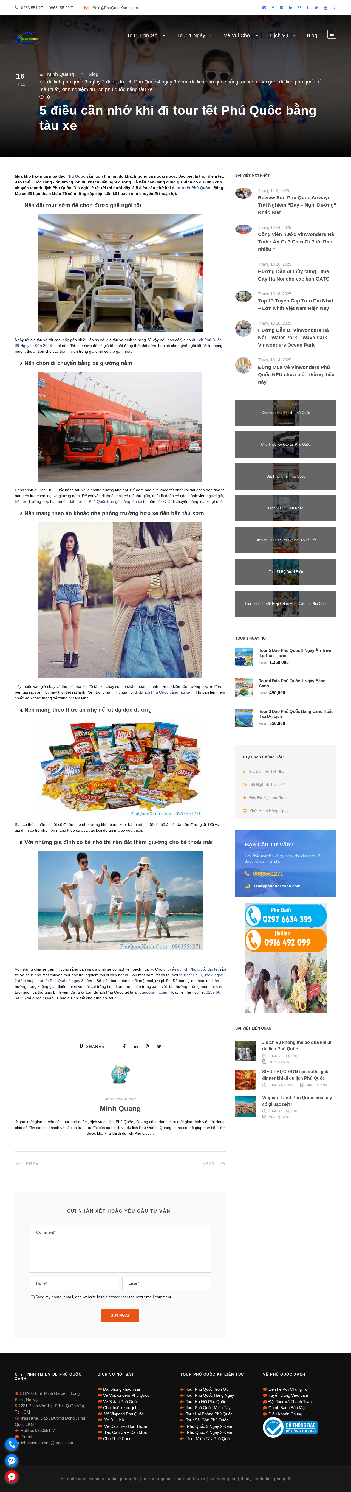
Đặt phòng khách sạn (122, 1389)
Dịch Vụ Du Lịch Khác (285, 508)
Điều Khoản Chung (285, 1414)
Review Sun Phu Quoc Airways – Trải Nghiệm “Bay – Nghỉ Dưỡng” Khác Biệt (297, 205)
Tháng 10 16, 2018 (283, 1111)
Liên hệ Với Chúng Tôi (288, 1389)
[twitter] (316, 7)
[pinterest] (299, 7)
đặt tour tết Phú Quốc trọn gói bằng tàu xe (106, 501)
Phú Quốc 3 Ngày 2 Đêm (209, 1426)
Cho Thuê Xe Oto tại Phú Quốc (286, 444)
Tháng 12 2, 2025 (273, 190)
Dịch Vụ (279, 35)
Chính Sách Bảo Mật (287, 1407)
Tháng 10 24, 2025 (274, 227)
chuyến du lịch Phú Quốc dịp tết (191, 969)
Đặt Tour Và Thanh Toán (290, 1401)
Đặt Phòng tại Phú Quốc (286, 476)
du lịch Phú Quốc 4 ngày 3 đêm (152, 82)
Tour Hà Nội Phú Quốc (206, 1401)
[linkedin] (290, 7)
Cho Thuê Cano (117, 1438)
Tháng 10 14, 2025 (274, 360)
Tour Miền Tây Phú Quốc (209, 1438)
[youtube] (325, 7)
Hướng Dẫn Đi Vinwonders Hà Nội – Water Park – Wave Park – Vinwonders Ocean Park (294, 337)
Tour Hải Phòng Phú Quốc (209, 1414)
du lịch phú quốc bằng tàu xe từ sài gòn (233, 82)
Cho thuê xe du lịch (120, 1407)
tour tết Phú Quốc (193, 188)
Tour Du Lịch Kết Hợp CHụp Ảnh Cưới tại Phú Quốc (285, 604)
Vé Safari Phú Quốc (121, 1401)
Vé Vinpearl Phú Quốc (123, 1414)
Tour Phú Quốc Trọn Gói (207, 1389)
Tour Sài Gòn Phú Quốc (207, 1420)
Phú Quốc (76, 176)
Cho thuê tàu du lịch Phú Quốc (285, 413)
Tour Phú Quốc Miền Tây (208, 1407)
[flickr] (281, 7)
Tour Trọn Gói (143, 35)
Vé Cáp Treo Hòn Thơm (125, 1426)
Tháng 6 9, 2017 (282, 1085)
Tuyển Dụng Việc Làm (288, 1395)
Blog (312, 35)
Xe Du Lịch (113, 1420)
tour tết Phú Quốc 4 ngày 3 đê (62, 980)
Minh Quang (60, 74)
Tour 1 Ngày (191, 35)
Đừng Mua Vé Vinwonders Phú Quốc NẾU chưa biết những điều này (296, 374)
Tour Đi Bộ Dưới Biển (286, 572)
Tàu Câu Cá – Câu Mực (125, 1432)
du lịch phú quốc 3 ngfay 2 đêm (81, 82)
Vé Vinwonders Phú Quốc (126, 1395)
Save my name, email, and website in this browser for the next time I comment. (103, 1297)
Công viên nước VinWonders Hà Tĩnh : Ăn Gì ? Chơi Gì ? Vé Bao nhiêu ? (296, 242)
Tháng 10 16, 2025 (274, 264)
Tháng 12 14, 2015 (283, 1056)
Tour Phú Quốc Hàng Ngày (210, 1395)
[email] (264, 7)
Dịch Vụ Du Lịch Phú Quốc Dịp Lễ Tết (286, 540)
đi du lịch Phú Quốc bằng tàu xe (163, 692)
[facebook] (273, 7)
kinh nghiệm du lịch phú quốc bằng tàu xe (106, 89)
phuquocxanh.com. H (153, 992)
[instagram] (334, 7)
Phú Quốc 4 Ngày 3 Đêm (209, 1432)
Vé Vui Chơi (238, 35)
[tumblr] (308, 7)
